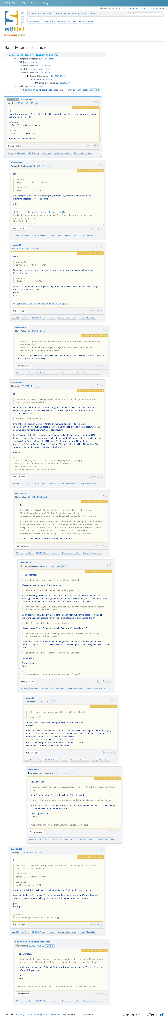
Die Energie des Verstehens (27, 1014)
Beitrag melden (14, 146)
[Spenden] (21, 35)
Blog (45, 3)
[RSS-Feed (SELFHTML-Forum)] (14, 35)
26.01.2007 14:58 (34, 331)
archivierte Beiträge (86, 21)
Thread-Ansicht (49, 21)
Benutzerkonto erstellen (62, 153)
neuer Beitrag (35, 13)
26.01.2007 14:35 (26, 248)
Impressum (46, 1014)
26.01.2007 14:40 (27, 386)
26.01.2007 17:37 (43, 701)
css (35, 103)
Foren (57, 13)
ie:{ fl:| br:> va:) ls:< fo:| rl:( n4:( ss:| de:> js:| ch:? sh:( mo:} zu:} (40, 303)
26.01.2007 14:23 (25, 103)
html (37, 386)
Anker (72, 795)
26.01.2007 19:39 (36, 945)
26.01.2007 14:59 (34, 497)
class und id (26, 99)
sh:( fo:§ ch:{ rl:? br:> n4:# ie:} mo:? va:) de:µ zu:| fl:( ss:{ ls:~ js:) (41, 212)
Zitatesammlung (71, 13)
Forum (34, 3)
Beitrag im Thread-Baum (83, 153)
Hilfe (92, 13)
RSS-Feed (72, 21)
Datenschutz (59, 1014)
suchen (84, 13)
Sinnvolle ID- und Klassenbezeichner (32, 941)
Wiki (24, 3)
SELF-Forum (13, 99)
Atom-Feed (62, 21)
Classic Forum (82, 1014)
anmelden (47, 153)
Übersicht (47, 13)
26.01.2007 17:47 (62, 773)
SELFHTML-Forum (35, 21)
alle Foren (21, 153)
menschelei (50, 946)
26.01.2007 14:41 (30, 852)
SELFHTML (11, 3)
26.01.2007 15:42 (53, 566)
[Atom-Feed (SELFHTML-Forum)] (7, 35)
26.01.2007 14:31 (37, 166)
